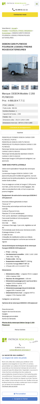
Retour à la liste (20, 330)
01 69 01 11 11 (21, 10)
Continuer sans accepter (10, 386)
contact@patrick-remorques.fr (19, 350)
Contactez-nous (20, 14)
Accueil (14, 28)
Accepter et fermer (21, 399)
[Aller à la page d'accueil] (15, 3)
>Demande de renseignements (20, 127)
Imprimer (20, 132)
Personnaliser (21, 394)
